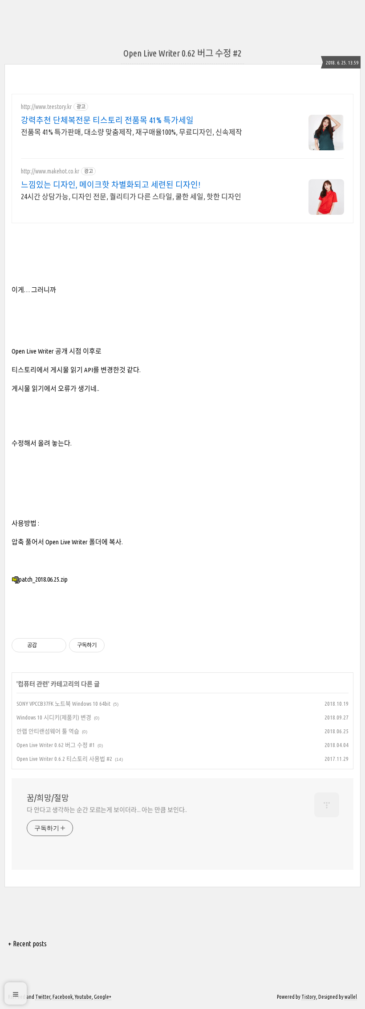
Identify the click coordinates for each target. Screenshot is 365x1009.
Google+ (102, 997)
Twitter (42, 997)
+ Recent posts (27, 944)
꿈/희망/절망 (48, 797)
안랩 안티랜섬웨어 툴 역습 (47, 731)
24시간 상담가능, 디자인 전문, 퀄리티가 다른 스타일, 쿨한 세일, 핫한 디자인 (131, 197)
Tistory (308, 997)
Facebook (63, 997)
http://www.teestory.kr (46, 106)
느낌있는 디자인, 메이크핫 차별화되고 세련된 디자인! (110, 184)
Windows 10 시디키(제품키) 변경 (53, 717)
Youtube (83, 997)
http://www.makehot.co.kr (50, 171)
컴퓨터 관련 (33, 683)
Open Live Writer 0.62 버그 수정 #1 (55, 745)
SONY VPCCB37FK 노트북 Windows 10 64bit (63, 703)
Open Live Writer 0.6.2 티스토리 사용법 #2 (64, 759)
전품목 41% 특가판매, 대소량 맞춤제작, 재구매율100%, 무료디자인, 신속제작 (131, 132)
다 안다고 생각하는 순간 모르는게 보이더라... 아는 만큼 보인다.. (107, 809)
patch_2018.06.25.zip (43, 579)
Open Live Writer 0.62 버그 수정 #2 (182, 53)
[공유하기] (45, 645)
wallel (351, 997)
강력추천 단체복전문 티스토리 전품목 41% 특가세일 (107, 120)
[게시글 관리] (56, 645)
